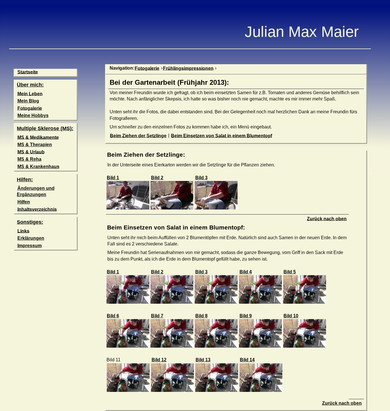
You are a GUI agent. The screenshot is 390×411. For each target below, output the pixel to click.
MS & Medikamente (38, 137)
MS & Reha (29, 159)
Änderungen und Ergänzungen (36, 191)
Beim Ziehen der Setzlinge (138, 135)
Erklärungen (30, 238)
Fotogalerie (29, 108)
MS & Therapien (34, 144)
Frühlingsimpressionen (188, 68)
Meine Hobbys (33, 115)
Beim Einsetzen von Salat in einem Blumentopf (221, 135)
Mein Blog (28, 100)
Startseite (27, 71)
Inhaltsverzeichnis (37, 209)
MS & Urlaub (31, 151)
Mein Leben (30, 93)
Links (23, 230)
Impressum (29, 245)
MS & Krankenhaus (38, 166)
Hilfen (23, 202)
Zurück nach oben (327, 218)
